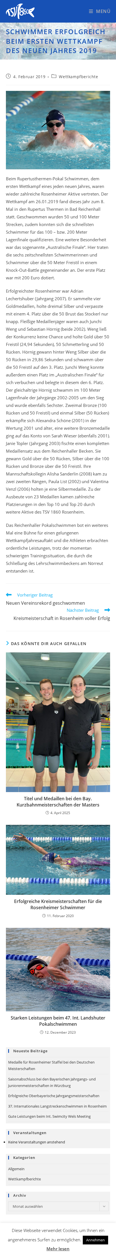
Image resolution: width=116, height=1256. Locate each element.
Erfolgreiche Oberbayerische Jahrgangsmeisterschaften (53, 1095)
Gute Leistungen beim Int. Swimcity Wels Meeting (49, 1116)
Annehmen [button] (95, 1239)
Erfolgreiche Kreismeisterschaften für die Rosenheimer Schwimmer (58, 904)
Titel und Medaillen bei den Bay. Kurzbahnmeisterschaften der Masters (58, 801)
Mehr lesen (58, 1248)
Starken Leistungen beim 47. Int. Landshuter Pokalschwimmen (58, 1021)
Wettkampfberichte (78, 76)
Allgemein (16, 1168)
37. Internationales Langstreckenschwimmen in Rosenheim (57, 1106)
